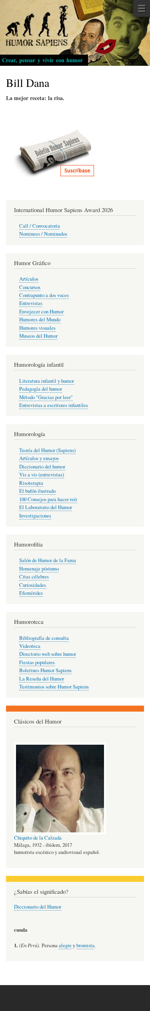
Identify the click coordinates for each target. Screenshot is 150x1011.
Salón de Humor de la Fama (47, 560)
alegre (65, 945)
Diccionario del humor (42, 466)
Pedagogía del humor (40, 389)
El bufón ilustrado (37, 491)
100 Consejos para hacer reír (48, 499)
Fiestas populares (37, 662)
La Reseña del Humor (41, 678)
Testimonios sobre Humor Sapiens (54, 686)
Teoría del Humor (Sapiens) (47, 450)
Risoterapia (31, 483)
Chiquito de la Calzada (38, 837)
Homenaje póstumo (39, 568)
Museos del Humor (38, 335)
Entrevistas (30, 303)
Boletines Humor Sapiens (45, 670)
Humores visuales (37, 328)
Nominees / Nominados (43, 233)
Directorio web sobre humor (47, 654)
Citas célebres (34, 576)
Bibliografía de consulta (44, 638)
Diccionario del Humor (37, 906)
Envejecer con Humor (41, 311)
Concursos (29, 287)
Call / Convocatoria (39, 225)
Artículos (28, 278)
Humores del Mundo (39, 319)
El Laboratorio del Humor (45, 507)
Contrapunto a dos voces (44, 295)
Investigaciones (35, 515)
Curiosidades (32, 585)
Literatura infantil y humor (46, 381)
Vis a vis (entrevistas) (41, 474)
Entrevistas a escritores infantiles (53, 405)
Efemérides (31, 593)
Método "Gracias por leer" (46, 397)
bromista (85, 945)
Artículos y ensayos (39, 458)
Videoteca (29, 646)
